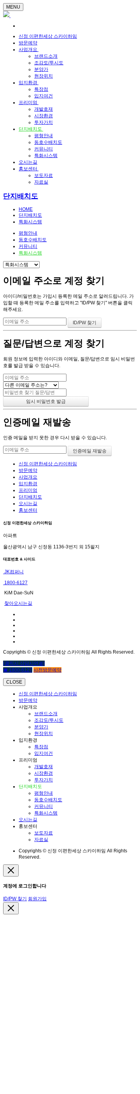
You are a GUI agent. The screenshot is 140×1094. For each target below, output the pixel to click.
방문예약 (28, 43)
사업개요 (28, 49)
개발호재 (43, 109)
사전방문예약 (47, 670)
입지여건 (43, 96)
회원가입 (37, 898)
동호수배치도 (48, 142)
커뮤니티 (43, 149)
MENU (13, 7)
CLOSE (14, 682)
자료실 (41, 182)
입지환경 (28, 82)
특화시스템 (46, 155)
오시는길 (28, 162)
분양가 (41, 69)
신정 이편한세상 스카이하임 (48, 36)
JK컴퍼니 (13, 571)
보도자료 (43, 175)
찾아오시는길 (18, 603)
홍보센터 (28, 168)
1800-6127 (15, 582)
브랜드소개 (46, 56)
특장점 (41, 89)
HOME (26, 209)
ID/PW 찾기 (15, 898)
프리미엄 (28, 102)
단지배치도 (31, 129)
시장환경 (43, 115)
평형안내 (43, 135)
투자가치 (43, 122)
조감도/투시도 (48, 62)
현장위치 (43, 76)
